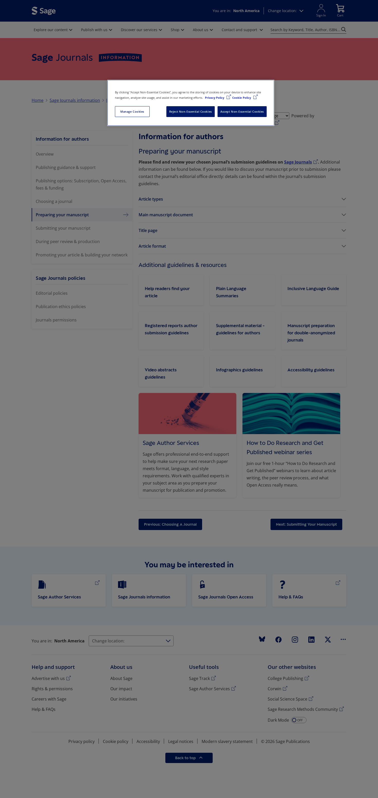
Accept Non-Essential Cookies (242, 111)
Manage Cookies (132, 111)
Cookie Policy (242, 98)
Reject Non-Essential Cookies (190, 111)
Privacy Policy (215, 98)
